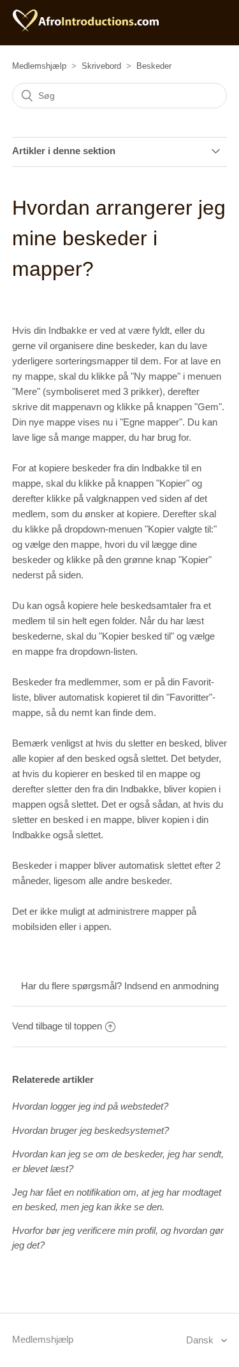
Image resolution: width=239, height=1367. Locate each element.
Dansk (201, 1340)
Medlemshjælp (39, 66)
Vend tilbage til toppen (57, 1025)
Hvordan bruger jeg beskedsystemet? (90, 1130)
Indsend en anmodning (171, 985)
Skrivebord (101, 66)
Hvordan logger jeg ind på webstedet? (90, 1106)
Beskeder (153, 66)
